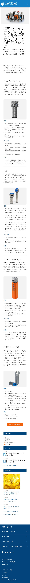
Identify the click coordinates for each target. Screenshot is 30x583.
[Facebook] (10, 552)
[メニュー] (26, 3)
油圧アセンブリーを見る (15, 424)
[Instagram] (13, 552)
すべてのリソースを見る (9, 465)
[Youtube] (7, 552)
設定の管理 (5, 578)
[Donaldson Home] (12, 3)
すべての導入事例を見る (9, 514)
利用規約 (4, 572)
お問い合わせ (7, 527)
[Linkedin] (3, 552)
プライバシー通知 (7, 570)
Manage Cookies (12, 579)
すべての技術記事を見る (9, 511)
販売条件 (4, 575)
